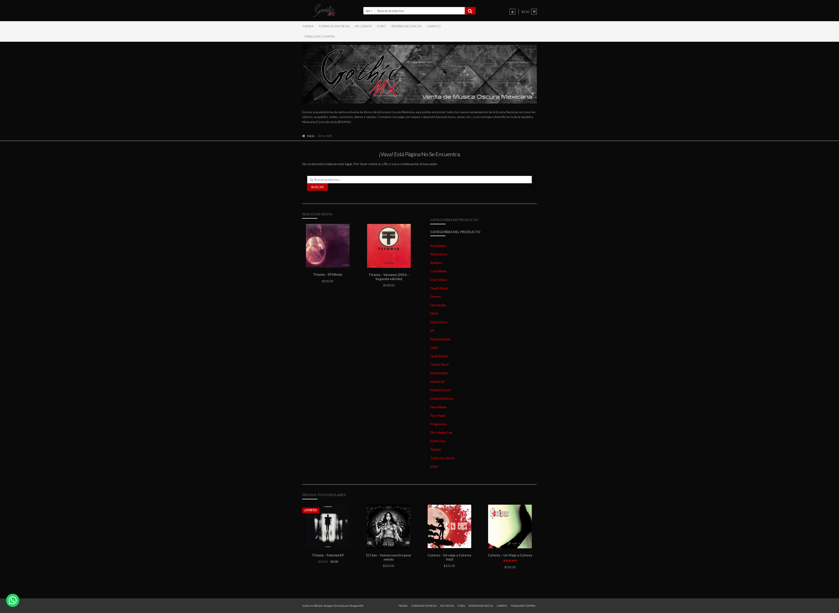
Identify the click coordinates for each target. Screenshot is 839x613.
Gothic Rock (439, 364)
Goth (434, 347)
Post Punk (438, 415)
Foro (381, 26)
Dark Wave (438, 279)
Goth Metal (439, 356)
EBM (434, 313)
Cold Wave (438, 271)
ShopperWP (356, 605)
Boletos (436, 262)
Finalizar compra (320, 36)
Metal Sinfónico (442, 398)
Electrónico (438, 322)
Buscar (317, 187)
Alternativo (438, 254)
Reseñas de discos (406, 26)
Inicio (310, 136)
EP (432, 330)
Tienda (308, 26)
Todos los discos (442, 458)
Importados (439, 373)
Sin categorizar (441, 432)
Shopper (328, 605)
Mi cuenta (363, 26)
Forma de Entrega (334, 26)
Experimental (440, 339)
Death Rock (439, 288)
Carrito (434, 26)
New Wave (438, 407)
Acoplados (438, 245)
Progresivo (438, 424)
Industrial (437, 381)
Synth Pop (437, 441)
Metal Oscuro (440, 390)
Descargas (438, 305)
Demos (435, 296)
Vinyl (434, 466)
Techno (435, 449)
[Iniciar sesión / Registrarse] (512, 11)
